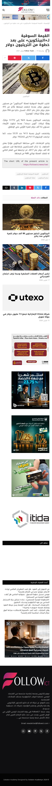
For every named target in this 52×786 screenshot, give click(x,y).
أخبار (47, 30)
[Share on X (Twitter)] (28, 58)
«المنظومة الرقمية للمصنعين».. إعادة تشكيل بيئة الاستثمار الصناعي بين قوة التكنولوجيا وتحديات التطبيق (26, 601)
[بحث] (4, 10)
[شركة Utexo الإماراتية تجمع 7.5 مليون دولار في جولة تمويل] (26, 298)
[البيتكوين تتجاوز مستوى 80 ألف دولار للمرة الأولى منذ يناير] (26, 217)
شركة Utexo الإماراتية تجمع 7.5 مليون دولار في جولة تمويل (26, 315)
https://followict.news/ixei (35, 165)
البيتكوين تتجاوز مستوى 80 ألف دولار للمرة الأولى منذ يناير (28, 235)
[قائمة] (47, 10)
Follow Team (29, 50)
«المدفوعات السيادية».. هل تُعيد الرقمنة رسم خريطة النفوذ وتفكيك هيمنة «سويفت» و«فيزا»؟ (26, 606)
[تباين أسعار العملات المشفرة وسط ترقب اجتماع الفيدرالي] (26, 257)
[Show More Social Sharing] (5, 58)
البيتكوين (45, 174)
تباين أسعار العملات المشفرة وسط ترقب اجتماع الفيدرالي (26, 275)
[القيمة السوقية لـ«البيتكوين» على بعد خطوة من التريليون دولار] (26, 78)
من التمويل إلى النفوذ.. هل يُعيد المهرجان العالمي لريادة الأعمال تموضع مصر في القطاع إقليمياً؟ (27, 591)
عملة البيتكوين (30, 177)
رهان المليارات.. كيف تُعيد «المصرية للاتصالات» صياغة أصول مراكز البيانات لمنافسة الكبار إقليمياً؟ (26, 612)
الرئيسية (46, 23)
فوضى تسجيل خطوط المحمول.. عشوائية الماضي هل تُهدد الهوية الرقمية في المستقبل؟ (26, 596)
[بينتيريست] (14, 58)
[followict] (26, 10)
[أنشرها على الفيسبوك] (42, 58)
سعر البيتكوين (43, 177)
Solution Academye (35, 779)
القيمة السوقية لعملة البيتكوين (28, 174)
